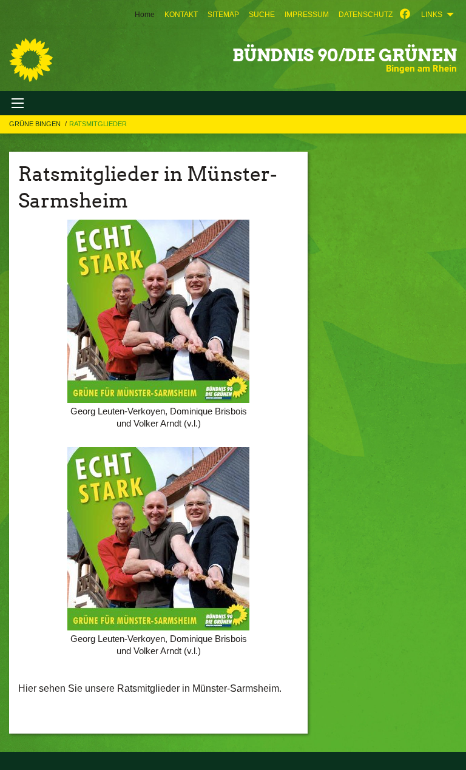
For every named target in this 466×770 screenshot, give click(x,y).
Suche (262, 14)
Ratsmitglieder (98, 123)
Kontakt (181, 14)
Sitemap (223, 14)
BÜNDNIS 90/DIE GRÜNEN (344, 55)
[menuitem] (181, 14)
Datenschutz (366, 14)
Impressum (307, 14)
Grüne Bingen (35, 123)
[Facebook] (405, 14)
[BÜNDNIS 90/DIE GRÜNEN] (31, 60)
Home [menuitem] (145, 14)
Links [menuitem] (431, 14)
